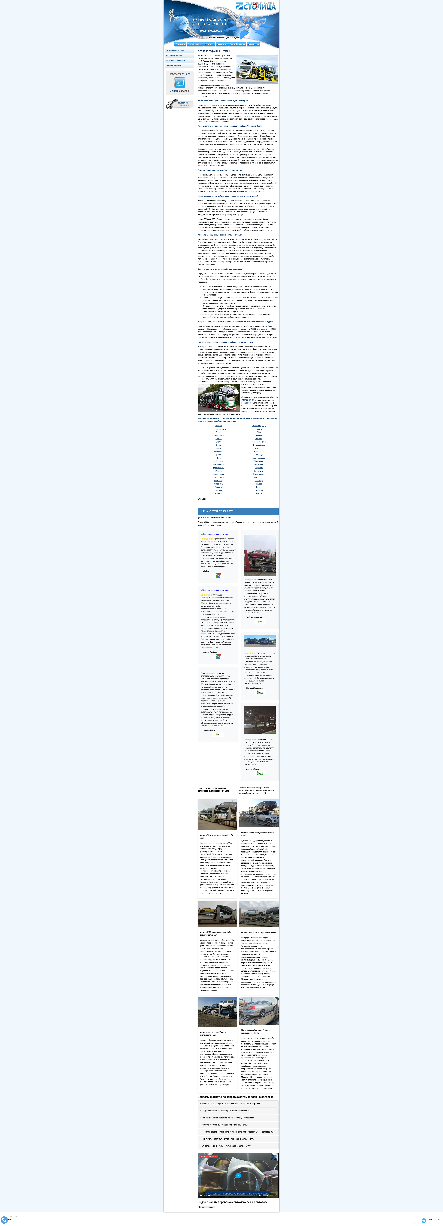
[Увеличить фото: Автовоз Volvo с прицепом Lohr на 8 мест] (217, 829)
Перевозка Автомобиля (175, 50)
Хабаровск (218, 461)
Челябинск (259, 435)
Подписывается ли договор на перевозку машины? (226, 1110)
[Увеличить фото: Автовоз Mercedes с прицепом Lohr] (259, 926)
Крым (258, 487)
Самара (259, 484)
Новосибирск (259, 445)
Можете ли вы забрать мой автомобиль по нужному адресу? (231, 1103)
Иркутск (218, 455)
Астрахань (218, 484)
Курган (219, 439)
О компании (194, 44)
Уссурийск (258, 461)
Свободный (219, 477)
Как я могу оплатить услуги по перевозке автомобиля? (228, 1139)
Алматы (218, 493)
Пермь (219, 432)
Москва (218, 426)
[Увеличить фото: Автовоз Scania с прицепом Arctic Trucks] (259, 826)
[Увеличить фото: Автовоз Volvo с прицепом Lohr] (217, 1026)
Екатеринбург (218, 435)
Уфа (259, 432)
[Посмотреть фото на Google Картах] (218, 534)
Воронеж (259, 468)
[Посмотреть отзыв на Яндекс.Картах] (260, 692)
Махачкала (258, 477)
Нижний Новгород (218, 429)
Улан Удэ (259, 455)
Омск (218, 445)
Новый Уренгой (259, 442)
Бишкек (218, 490)
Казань (259, 429)
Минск (259, 493)
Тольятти (218, 487)
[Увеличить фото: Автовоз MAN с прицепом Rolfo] (217, 926)
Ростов (218, 471)
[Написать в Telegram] (424, 1223)
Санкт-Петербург (259, 426)
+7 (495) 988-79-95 (183, 105)
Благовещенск (258, 458)
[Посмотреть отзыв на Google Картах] (218, 575)
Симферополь (259, 474)
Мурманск (258, 464)
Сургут (218, 442)
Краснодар (258, 471)
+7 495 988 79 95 (433, 1219)
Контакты (253, 44)
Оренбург (259, 481)
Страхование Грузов (173, 65)
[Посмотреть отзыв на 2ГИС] (218, 734)
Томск (218, 448)
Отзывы (221, 44)
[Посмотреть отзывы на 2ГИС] (260, 555)
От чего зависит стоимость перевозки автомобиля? (226, 1146)
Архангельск (218, 468)
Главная (180, 44)
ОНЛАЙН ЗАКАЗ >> (183, 103)
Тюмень (258, 439)
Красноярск (259, 451)
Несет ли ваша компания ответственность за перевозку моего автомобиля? (238, 1132)
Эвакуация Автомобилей (175, 60)
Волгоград (218, 481)
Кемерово (218, 451)
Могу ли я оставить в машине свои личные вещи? (225, 1125)
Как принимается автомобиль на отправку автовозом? (228, 1117)
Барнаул (258, 448)
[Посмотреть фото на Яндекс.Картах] (260, 641)
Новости (209, 44)
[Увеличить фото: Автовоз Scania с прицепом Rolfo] (259, 1024)
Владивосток (218, 464)
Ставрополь (218, 474)
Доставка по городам (174, 55)
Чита (219, 458)
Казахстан (258, 490)
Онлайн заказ (237, 44)
